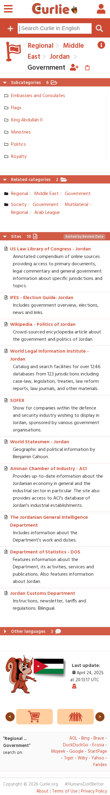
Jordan (59, 56)
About (42, 791)
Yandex (100, 765)
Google (76, 751)
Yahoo (97, 758)
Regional (40, 45)
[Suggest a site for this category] (87, 67)
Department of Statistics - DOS (45, 552)
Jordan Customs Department (42, 594)
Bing (85, 738)
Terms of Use (65, 791)
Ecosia (98, 745)
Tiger (69, 758)
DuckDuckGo (75, 745)
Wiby (82, 758)
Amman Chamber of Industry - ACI (48, 469)
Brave (99, 738)
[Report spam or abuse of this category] (74, 687)
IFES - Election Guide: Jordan (41, 298)
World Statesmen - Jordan (39, 442)
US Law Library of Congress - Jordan (50, 249)
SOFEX (17, 401)
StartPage (97, 751)
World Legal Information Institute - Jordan (49, 355)
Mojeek (58, 751)
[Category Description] (101, 45)
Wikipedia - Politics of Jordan (42, 325)
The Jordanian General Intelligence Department (49, 521)
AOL (73, 738)
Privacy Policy (94, 791)
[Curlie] (54, 8)
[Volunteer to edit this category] (74, 67)
